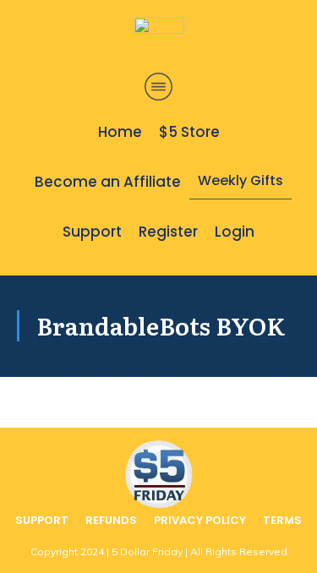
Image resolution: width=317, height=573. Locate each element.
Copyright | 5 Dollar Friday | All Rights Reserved (158, 551)
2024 (92, 551)
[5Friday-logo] (159, 40)
